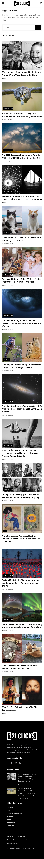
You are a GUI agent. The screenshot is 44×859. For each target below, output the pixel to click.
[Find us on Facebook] (7, 763)
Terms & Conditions (26, 840)
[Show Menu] (3, 3)
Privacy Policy (12, 840)
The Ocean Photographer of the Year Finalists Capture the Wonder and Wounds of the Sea (21, 323)
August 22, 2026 (8, 243)
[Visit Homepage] (22, 3)
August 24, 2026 (8, 119)
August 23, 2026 (8, 202)
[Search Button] (41, 3)
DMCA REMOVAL (22, 836)
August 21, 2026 (8, 370)
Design (10, 816)
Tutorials (10, 825)
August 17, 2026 (8, 545)
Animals (6, 67)
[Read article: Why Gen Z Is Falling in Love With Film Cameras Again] (22, 690)
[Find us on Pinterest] (20, 763)
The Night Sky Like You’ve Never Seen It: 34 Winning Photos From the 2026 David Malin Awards (22, 409)
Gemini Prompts (12, 843)
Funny (9, 819)
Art (5, 531)
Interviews (11, 822)
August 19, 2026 (8, 500)
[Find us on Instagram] (16, 763)
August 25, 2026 (8, 78)
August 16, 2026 (8, 671)
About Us (10, 836)
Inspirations (8, 108)
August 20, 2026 (8, 459)
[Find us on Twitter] (12, 763)
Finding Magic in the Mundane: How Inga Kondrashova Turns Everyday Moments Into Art (20, 583)
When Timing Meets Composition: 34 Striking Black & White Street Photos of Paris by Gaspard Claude (20, 453)
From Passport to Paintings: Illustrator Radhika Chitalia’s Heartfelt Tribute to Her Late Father (21, 539)
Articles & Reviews (14, 813)
